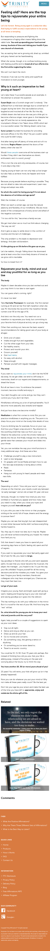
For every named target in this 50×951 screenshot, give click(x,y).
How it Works (9, 852)
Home (5, 845)
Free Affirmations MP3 (12, 891)
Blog (5, 887)
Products (7, 848)
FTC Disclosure (9, 876)
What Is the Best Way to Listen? (16, 829)
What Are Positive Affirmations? (16, 821)
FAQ (5, 856)
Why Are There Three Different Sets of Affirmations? (25, 825)
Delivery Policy (9, 883)
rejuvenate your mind (22, 373)
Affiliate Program (10, 895)
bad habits (12, 355)
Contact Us (8, 860)
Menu (44, 4)
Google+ (10, 917)
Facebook (11, 911)
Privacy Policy (9, 880)
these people (12, 152)
